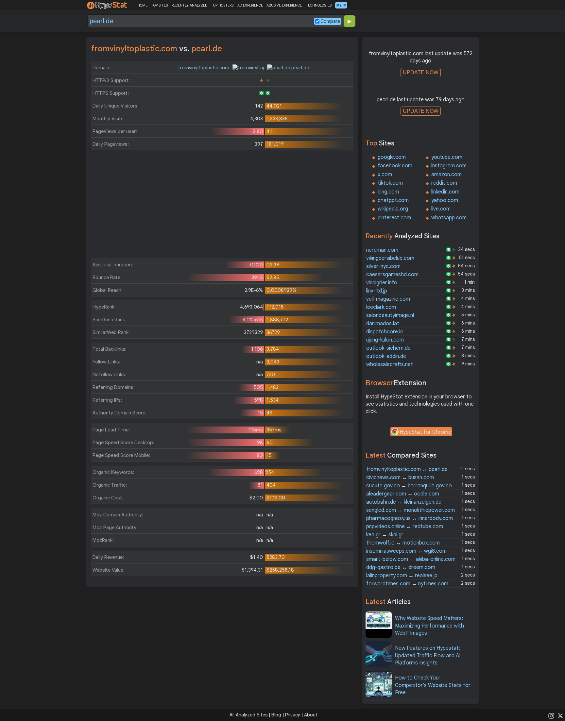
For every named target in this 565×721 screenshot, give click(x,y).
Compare (330, 21)
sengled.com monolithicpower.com (410, 510)
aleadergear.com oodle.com (402, 494)
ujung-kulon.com (385, 340)
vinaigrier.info (381, 282)
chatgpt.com (393, 200)
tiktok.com (390, 183)
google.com (392, 157)
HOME (142, 5)
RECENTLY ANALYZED (189, 5)
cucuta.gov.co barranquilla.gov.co (409, 485)
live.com (441, 209)
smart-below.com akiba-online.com (410, 559)
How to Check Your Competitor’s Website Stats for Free (433, 685)
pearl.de (299, 68)
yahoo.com (444, 200)
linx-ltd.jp (376, 291)
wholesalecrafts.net (389, 364)
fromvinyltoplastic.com (204, 68)
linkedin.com (445, 192)
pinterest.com (394, 217)
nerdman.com (382, 250)
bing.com (388, 192)
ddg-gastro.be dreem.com (400, 567)
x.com (385, 174)
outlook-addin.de (386, 356)
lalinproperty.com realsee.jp (401, 575)
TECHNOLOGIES (319, 5)
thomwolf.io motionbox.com (403, 543)
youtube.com (446, 157)
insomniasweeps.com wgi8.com (406, 551)
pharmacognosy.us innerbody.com (409, 518)
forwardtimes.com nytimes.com (407, 583)
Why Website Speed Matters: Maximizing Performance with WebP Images (429, 625)
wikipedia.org (393, 209)
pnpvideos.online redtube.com (404, 526)
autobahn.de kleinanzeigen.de (403, 502)
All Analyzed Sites (248, 715)
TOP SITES (159, 5)
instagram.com (449, 165)
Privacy (292, 715)
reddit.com (444, 183)
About (310, 715)
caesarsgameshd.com (392, 274)
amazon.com (446, 174)
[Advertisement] (222, 206)
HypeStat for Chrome (425, 432)
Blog (276, 715)
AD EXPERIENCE (250, 5)
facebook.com (395, 165)
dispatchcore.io (384, 331)
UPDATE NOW (420, 72)
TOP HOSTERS (222, 5)
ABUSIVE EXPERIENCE (284, 5)
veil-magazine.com (388, 299)
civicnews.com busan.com (400, 477)
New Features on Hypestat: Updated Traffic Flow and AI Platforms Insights (427, 655)
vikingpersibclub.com (390, 258)
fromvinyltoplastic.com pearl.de (407, 469)
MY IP (341, 5)
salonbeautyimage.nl (390, 315)
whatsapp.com (449, 217)
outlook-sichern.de (388, 348)
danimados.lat (382, 323)
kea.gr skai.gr (384, 534)
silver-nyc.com (383, 266)
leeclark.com (381, 307)
